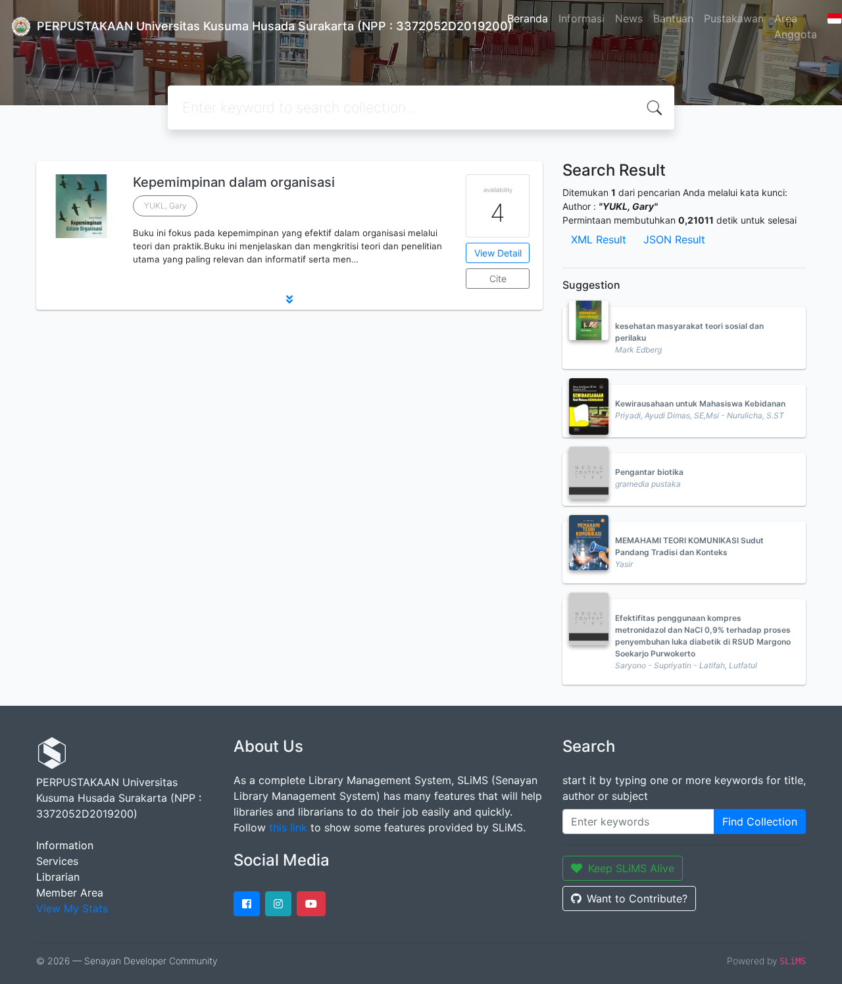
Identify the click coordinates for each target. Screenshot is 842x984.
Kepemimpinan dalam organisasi (234, 182)
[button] (289, 299)
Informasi (581, 18)
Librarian (58, 876)
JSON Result (674, 239)
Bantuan (673, 18)
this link (288, 827)
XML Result (598, 239)
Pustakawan (734, 18)
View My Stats (72, 908)
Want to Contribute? (637, 898)
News (629, 18)
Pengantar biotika (649, 472)
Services (57, 861)
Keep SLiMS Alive (631, 868)
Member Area (69, 892)
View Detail (498, 252)
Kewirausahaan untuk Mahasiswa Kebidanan (700, 403)
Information (64, 845)
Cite (498, 278)
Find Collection (759, 821)
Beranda (527, 18)
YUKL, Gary (165, 205)
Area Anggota (795, 26)
